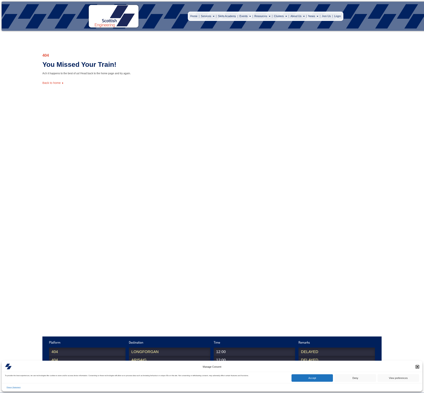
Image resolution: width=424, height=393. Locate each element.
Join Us (326, 16)
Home (193, 16)
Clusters (279, 16)
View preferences (398, 378)
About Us (296, 16)
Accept (312, 378)
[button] (417, 366)
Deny (355, 378)
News (311, 16)
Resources (260, 16)
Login (337, 16)
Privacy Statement (14, 387)
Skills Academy (227, 16)
